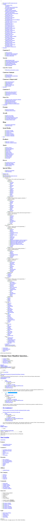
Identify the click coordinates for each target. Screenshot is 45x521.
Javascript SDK (11, 84)
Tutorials (9, 76)
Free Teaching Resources (7, 461)
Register (4, 173)
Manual (10, 52)
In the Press (5, 477)
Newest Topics (12, 110)
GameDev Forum (6, 484)
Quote (11, 387)
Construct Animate (17, 198)
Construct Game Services (19, 212)
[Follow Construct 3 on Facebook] (9, 134)
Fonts (9, 150)
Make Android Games (19, 242)
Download (12, 81)
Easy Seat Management (7, 460)
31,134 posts (14, 399)
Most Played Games (14, 117)
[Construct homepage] (10, 3)
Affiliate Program (6, 470)
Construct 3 (16, 179)
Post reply (2, 364)
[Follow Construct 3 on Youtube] (9, 131)
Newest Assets (12, 162)
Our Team (5, 475)
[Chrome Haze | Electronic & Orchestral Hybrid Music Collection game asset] (0, 373)
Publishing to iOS (11, 63)
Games (9, 151)
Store (4, 136)
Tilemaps (9, 156)
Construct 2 (13, 258)
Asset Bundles (11, 170)
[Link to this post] (8, 386)
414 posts (13, 384)
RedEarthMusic (3, 378)
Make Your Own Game (7, 450)
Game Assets (5, 483)
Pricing (4, 451)
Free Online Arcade (6, 487)
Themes (10, 155)
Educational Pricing (11, 101)
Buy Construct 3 (11, 141)
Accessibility (5, 515)
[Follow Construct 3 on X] (8, 132)
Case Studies (5, 454)
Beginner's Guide (11, 60)
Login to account (11, 344)
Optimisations (13, 64)
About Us (4, 474)
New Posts (10, 125)
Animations (11, 148)
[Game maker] (10, 175)
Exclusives (10, 165)
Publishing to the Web (14, 61)
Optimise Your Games (19, 244)
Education (7, 277)
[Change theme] (5, 353)
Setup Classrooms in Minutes (15, 99)
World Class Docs (12, 100)
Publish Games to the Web (20, 241)
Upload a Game (12, 119)
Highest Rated (11, 164)
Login (7, 173)
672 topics (9, 399)
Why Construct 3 (6, 459)
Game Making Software (7, 444)
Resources (5, 47)
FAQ (9, 95)
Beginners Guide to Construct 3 (21, 240)
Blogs (6, 336)
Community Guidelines (7, 488)
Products (4, 4)
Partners (4, 463)
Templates (11, 154)
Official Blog (12, 124)
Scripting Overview (13, 54)
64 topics (9, 384)
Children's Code (6, 514)
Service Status (5, 516)
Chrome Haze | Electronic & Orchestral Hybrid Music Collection (12, 374)
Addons (10, 147)
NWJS (11, 82)
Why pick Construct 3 (13, 91)
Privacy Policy (5, 513)
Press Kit (4, 476)
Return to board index (9, 430)
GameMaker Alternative (7, 449)
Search (4, 351)
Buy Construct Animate (12, 142)
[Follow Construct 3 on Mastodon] (9, 135)
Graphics (10, 152)
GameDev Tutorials (6, 485)
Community (5, 104)
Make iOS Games (18, 243)
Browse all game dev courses (13, 69)
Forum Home (11, 109)
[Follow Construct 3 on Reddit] (9, 130)
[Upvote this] (9, 385)
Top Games (11, 115)
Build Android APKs (13, 62)
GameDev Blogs (6, 486)
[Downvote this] (18, 385)
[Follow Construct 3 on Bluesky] (9, 133)
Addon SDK (11, 55)
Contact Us (7, 343)
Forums (6, 313)
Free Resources (13, 92)
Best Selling (11, 163)
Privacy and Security (13, 93)
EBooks (9, 149)
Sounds (12, 153)
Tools (9, 158)
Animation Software (6, 445)
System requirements (14, 53)
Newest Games (11, 116)
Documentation (5, 452)
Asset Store (7, 301)
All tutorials (10, 65)
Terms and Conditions (7, 512)
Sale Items (10, 171)
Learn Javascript (6, 462)
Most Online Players (12, 118)
